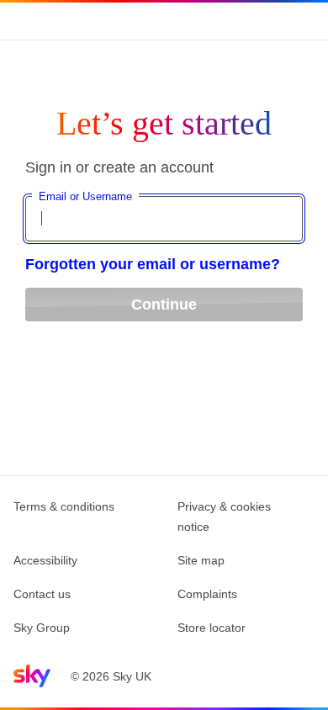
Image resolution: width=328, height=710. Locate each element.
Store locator (211, 627)
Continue (164, 304)
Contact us (42, 594)
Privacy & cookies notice (224, 516)
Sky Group (41, 627)
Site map (201, 560)
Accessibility (45, 560)
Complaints (207, 594)
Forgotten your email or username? (152, 264)
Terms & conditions (63, 506)
